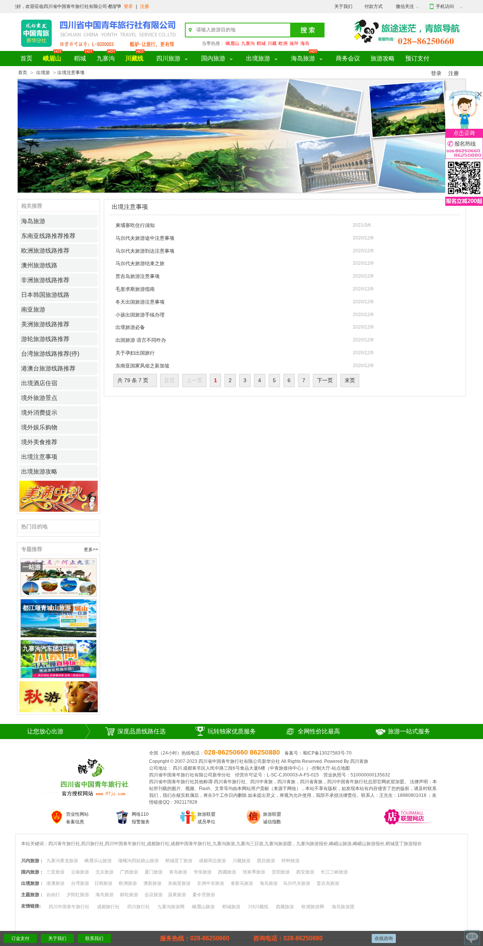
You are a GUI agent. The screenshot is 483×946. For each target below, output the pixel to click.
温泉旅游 (177, 894)
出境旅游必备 (130, 327)
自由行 (53, 894)
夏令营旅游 (203, 894)
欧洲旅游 (128, 883)
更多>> (91, 549)
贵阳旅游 (281, 872)
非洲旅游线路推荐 (45, 280)
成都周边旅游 (212, 860)
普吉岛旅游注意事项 (137, 276)
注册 (144, 6)
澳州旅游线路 (39, 265)
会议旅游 (154, 894)
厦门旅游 (154, 872)
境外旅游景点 (39, 398)
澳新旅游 (152, 883)
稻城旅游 (231, 906)
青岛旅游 (178, 872)
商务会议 (348, 58)
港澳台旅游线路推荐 (48, 368)
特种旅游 (290, 860)
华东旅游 (203, 872)
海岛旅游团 (343, 906)
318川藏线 (258, 906)
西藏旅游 (227, 872)
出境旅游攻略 (39, 471)
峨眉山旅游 (203, 906)
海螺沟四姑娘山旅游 (138, 860)
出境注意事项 (39, 457)
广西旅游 (129, 872)
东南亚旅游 (179, 883)
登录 (128, 6)
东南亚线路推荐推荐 (48, 236)
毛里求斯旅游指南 (135, 289)
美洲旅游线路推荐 (45, 324)
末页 (350, 380)
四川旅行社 (138, 906)
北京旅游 (104, 872)
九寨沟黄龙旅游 (62, 860)
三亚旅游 (55, 872)
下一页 (325, 380)
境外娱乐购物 (39, 427)
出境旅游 (258, 58)
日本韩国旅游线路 (45, 295)
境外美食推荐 (39, 442)
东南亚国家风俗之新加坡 (142, 366)
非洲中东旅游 (210, 883)
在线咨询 (384, 938)
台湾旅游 (80, 883)
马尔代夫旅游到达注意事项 (144, 251)
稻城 (261, 43)
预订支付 (417, 58)
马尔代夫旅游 (296, 883)
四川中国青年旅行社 (69, 906)
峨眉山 (232, 43)
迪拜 (293, 43)
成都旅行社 (108, 906)
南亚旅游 (33, 309)
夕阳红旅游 (77, 894)
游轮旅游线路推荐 (45, 339)
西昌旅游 (266, 860)
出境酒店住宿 (39, 383)
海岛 (304, 43)
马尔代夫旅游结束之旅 (140, 263)
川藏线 (134, 58)
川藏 (272, 43)
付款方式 (374, 6)
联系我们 (94, 938)
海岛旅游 (303, 58)
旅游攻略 (383, 58)
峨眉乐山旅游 (98, 860)
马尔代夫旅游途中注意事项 (144, 238)
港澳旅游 (55, 883)
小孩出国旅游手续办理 (140, 315)
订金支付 (20, 938)
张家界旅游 (254, 872)
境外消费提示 (39, 412)
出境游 (43, 72)
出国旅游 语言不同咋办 (140, 340)
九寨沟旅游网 (171, 906)
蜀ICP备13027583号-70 (327, 753)
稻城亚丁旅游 (178, 860)
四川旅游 (168, 58)
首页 (26, 58)
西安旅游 (305, 872)
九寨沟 (248, 43)
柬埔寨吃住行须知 (135, 225)
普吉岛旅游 (328, 883)
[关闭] (479, 94)
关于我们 (343, 6)
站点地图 (341, 768)
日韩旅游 (103, 883)
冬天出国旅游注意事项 (140, 302)
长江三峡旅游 (334, 872)
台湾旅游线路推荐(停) (50, 353)
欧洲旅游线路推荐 (45, 250)
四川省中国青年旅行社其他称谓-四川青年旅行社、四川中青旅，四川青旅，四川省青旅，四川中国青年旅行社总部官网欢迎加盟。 (279, 781)
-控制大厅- (321, 768)
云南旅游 (80, 872)
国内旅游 (213, 58)
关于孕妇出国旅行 (135, 353)
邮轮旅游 (129, 894)
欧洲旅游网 (312, 906)
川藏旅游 (241, 860)
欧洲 (283, 43)
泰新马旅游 (242, 883)
